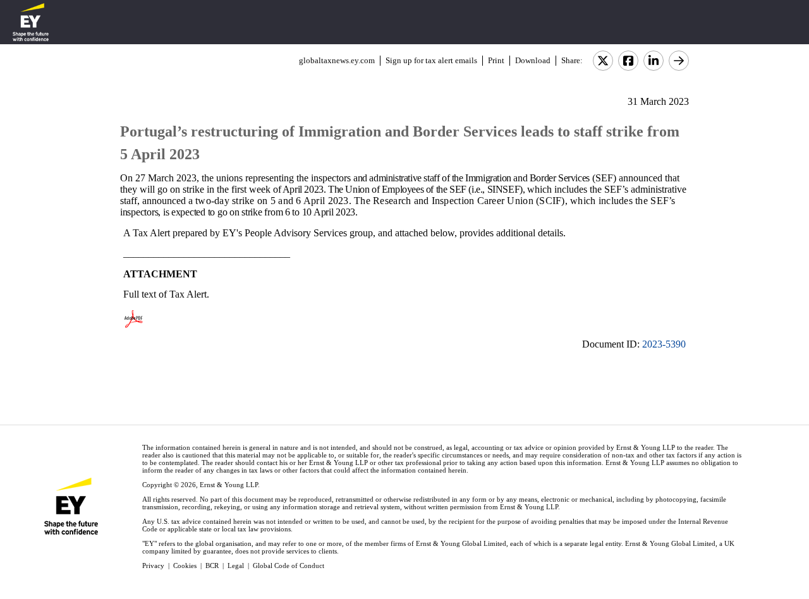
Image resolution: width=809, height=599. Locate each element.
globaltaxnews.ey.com (337, 60)
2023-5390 (664, 344)
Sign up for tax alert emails (431, 60)
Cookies (185, 565)
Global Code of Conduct (288, 565)
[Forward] (679, 61)
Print (496, 60)
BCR (212, 565)
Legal (236, 565)
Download (532, 60)
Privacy (153, 565)
